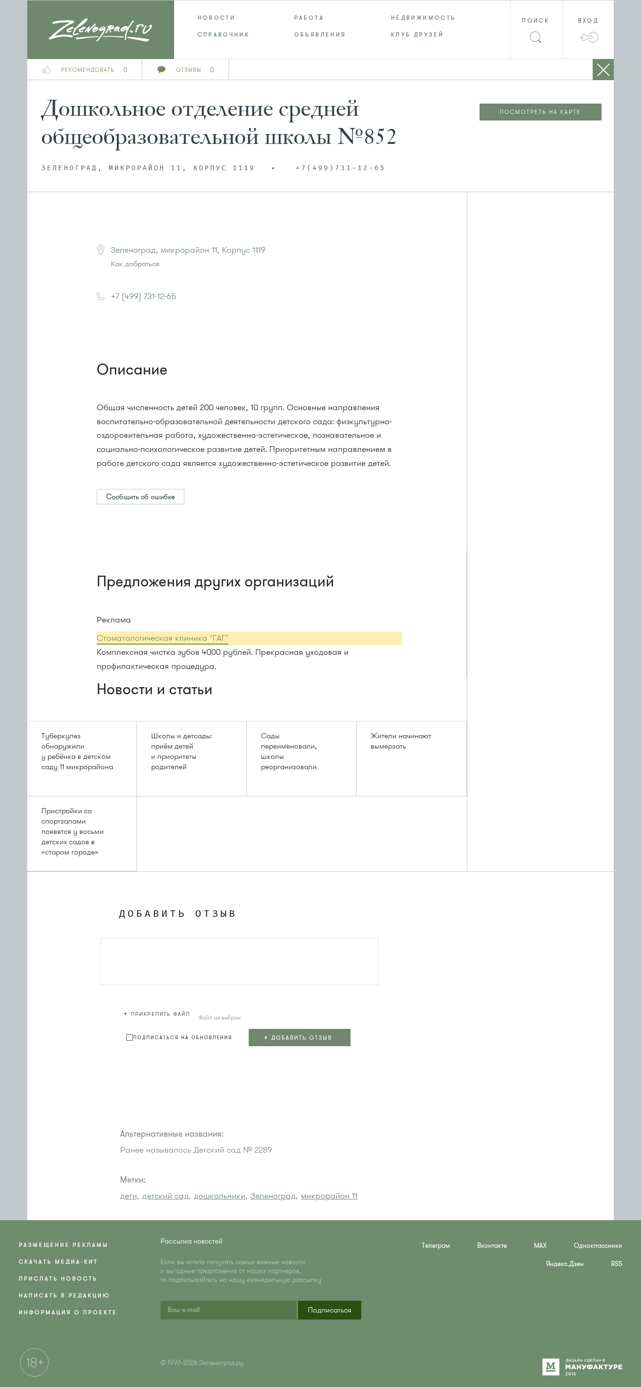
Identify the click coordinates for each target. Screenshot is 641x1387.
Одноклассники (598, 1245)
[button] (158, 1012)
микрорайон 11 (329, 1195)
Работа (309, 18)
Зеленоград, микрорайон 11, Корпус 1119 (188, 249)
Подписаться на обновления (182, 1038)
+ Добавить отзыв (298, 1037)
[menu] (320, 26)
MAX (540, 1245)
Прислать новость (58, 1278)
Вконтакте (492, 1245)
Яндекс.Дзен (565, 1264)
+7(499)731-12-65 (341, 168)
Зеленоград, (274, 1195)
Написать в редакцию (64, 1295)
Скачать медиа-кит (58, 1262)
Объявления (320, 34)
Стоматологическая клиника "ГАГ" (163, 638)
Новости (217, 18)
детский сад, (166, 1195)
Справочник (224, 34)
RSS (616, 1264)
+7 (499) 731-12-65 (143, 296)
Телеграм (436, 1245)
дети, (129, 1195)
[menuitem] (222, 17)
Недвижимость (423, 18)
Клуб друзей (417, 34)
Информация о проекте (68, 1312)
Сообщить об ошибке (140, 497)
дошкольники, (221, 1195)
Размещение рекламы (63, 1245)
